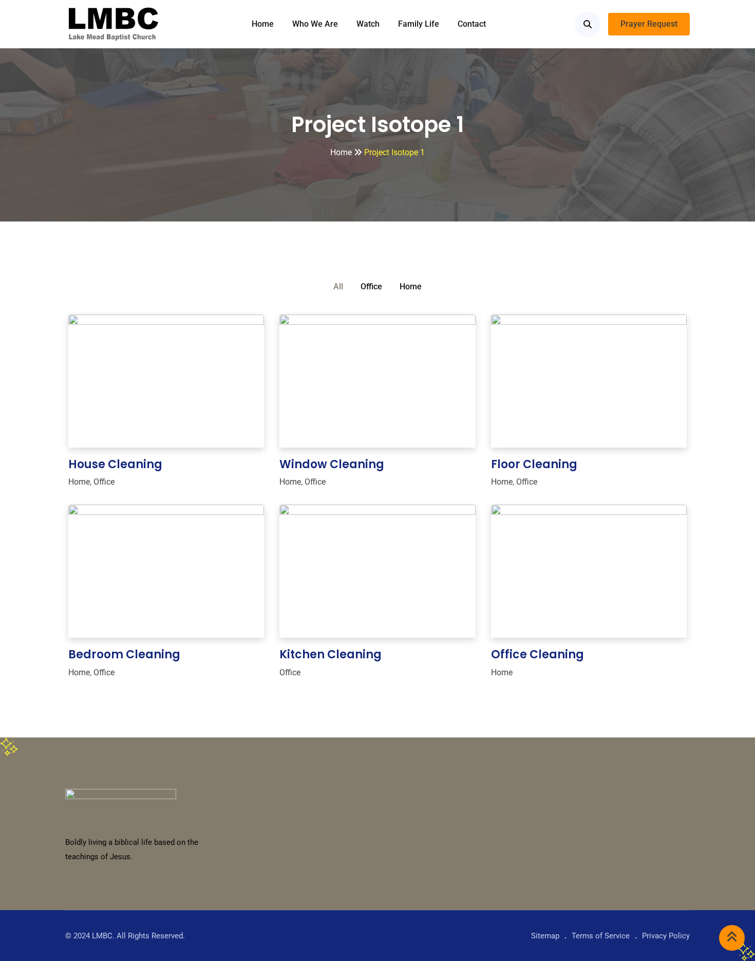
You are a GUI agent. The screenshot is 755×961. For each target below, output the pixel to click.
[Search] (587, 24)
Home (263, 24)
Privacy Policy (666, 935)
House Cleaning (115, 464)
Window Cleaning (331, 464)
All (338, 286)
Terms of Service (601, 935)
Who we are (315, 24)
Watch (368, 24)
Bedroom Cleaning (124, 654)
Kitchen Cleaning (330, 654)
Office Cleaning (537, 654)
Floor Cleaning (534, 464)
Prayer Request (648, 24)
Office (371, 286)
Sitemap (545, 935)
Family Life (418, 24)
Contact (472, 24)
